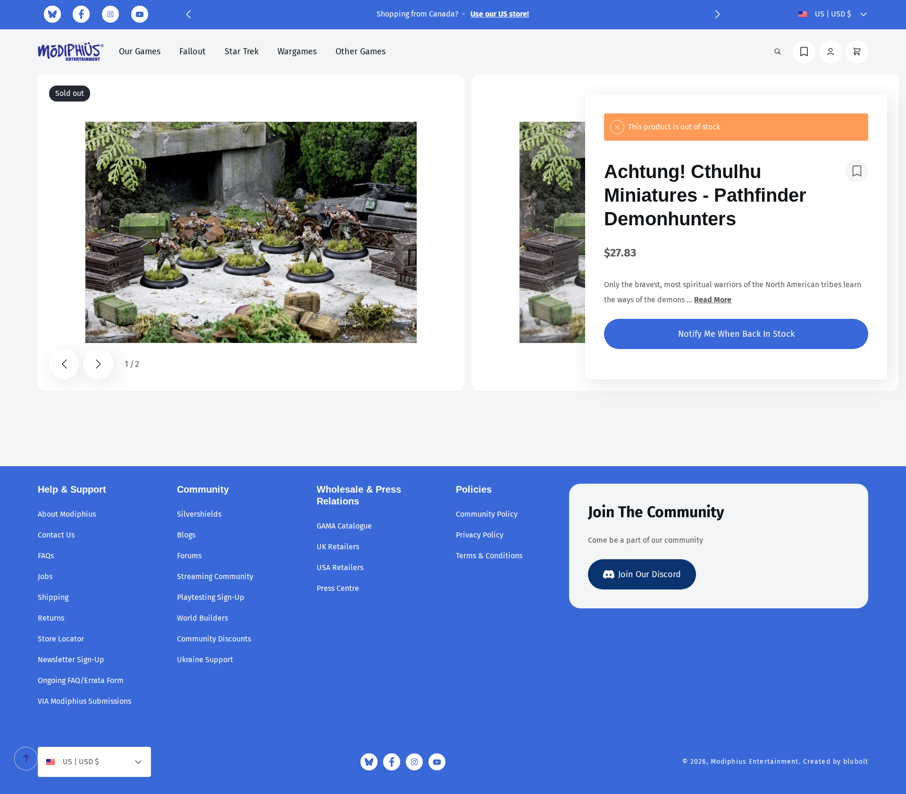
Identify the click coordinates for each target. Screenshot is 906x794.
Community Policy (487, 514)
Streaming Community (215, 576)
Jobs (45, 576)
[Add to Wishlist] (857, 171)
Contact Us (56, 534)
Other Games (361, 51)
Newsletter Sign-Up (71, 659)
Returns (51, 618)
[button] (188, 14)
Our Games (139, 51)
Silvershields (199, 514)
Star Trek (242, 51)
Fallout (192, 51)
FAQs (46, 555)
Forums (189, 555)
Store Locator (61, 638)
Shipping (53, 597)
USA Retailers (340, 567)
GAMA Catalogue (344, 525)
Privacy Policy (479, 534)
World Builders (202, 618)
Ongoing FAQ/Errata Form (81, 680)
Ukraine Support (205, 659)
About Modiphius (67, 514)
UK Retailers (338, 546)
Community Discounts (214, 638)
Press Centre (338, 588)
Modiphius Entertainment (755, 762)
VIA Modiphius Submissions (84, 701)
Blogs (186, 534)
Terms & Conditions (489, 555)
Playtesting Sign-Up (210, 597)
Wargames (297, 51)
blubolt (855, 762)
